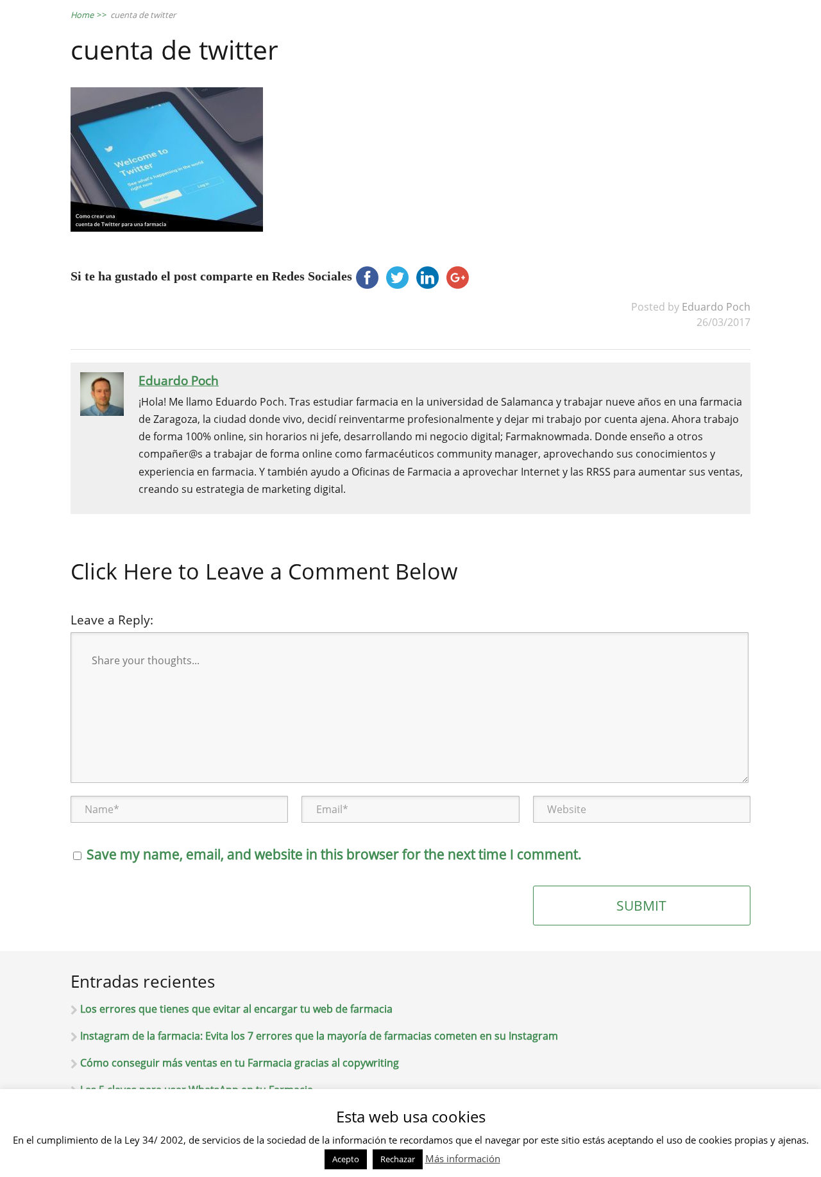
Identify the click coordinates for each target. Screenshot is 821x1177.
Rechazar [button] (397, 1159)
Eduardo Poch (716, 307)
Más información (462, 1158)
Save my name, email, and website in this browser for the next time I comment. (334, 854)
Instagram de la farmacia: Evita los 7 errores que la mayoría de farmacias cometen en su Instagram (319, 1036)
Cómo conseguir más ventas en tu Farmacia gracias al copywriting (239, 1063)
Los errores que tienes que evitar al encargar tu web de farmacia (236, 1009)
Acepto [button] (345, 1159)
